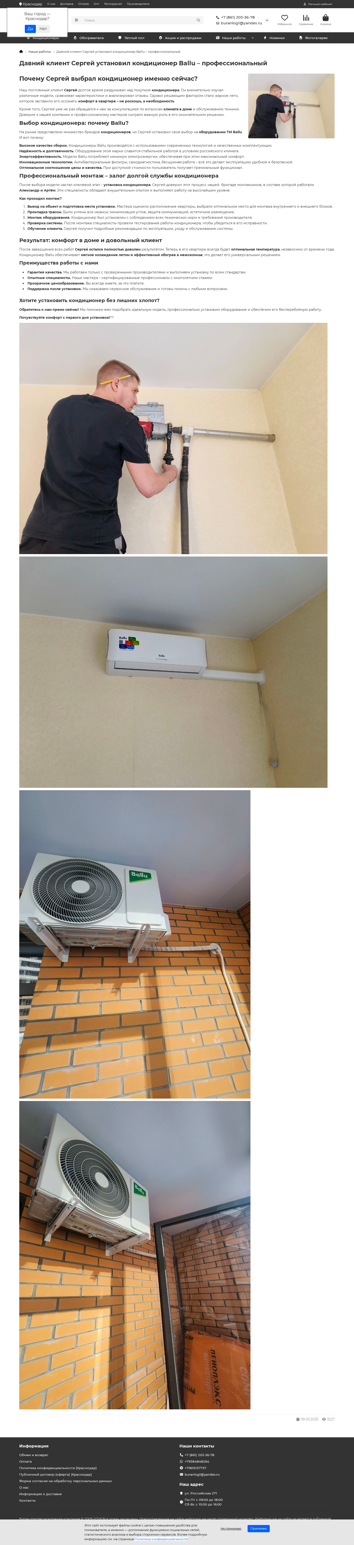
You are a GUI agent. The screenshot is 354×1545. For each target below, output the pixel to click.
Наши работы (234, 38)
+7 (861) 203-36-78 (238, 17)
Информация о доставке (40, 1494)
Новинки (277, 38)
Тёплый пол (134, 38)
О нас (51, 4)
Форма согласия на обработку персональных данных (65, 1481)
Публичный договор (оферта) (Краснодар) (55, 1474)
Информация (34, 1446)
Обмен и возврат (33, 1455)
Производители (138, 4)
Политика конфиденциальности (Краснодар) (58, 1468)
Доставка (66, 4)
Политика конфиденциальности (161, 1539)
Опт (96, 4)
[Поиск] (198, 20)
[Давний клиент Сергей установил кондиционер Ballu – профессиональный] (291, 106)
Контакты (27, 1500)
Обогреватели (91, 38)
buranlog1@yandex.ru (241, 23)
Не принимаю (231, 1528)
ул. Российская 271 (201, 1493)
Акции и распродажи (183, 38)
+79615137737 (195, 1468)
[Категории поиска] (76, 20)
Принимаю (258, 1528)
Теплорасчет (113, 4)
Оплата (83, 4)
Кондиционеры (46, 38)
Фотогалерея (316, 38)
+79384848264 (197, 1461)
